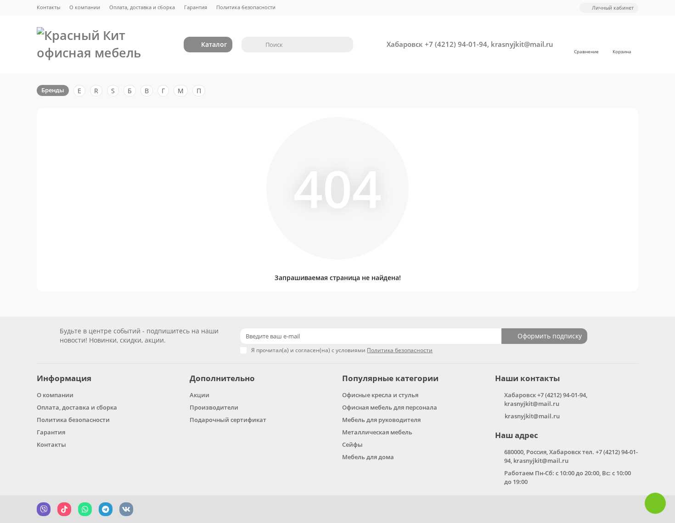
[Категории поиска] (251, 44)
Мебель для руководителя (381, 420)
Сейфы (352, 444)
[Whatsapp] (655, 503)
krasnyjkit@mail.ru (532, 416)
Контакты (48, 7)
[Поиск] (343, 44)
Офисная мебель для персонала (389, 407)
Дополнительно (222, 378)
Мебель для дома (368, 457)
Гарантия (195, 7)
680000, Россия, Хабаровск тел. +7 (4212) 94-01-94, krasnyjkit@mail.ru (571, 456)
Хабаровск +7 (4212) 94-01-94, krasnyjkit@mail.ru (470, 44)
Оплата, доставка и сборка (142, 7)
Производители (214, 407)
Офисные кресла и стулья (380, 395)
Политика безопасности (246, 7)
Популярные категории (390, 378)
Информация (64, 378)
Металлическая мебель (377, 432)
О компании (84, 7)
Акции (199, 395)
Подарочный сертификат (228, 420)
